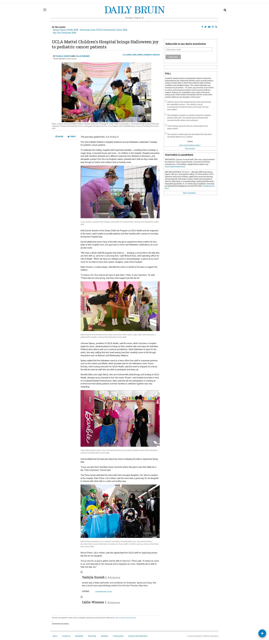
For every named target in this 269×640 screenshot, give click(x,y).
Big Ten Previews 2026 (64, 32)
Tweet (73, 136)
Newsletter (79, 636)
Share (60, 136)
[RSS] (215, 27)
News (139, 54)
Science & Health (151, 54)
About (55, 636)
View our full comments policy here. (125, 618)
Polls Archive (190, 148)
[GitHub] (212, 27)
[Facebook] (201, 27)
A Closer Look (130, 54)
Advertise (104, 636)
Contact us (66, 636)
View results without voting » (190, 145)
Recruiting (92, 636)
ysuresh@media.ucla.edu (103, 591)
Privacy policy (118, 636)
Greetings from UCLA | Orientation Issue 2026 (103, 29)
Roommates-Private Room (175, 166)
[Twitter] (205, 27)
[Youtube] (208, 27)
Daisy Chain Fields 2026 (65, 29)
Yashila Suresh (63, 56)
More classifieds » (190, 193)
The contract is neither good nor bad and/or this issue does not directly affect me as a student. (189, 135)
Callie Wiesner (82, 56)
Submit (190, 141)
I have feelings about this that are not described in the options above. (187, 127)
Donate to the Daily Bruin (137, 636)
